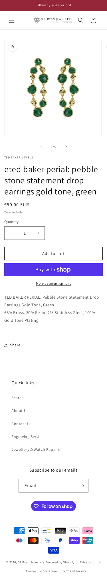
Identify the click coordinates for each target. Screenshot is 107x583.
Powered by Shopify (60, 562)
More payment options (53, 283)
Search (17, 397)
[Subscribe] (82, 485)
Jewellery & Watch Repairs (35, 449)
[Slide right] (66, 146)
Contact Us (21, 423)
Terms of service (74, 571)
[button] (11, 20)
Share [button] (15, 344)
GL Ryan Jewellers (31, 562)
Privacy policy (90, 562)
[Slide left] (41, 146)
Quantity (11, 221)
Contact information (41, 571)
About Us (20, 410)
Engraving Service (27, 436)
